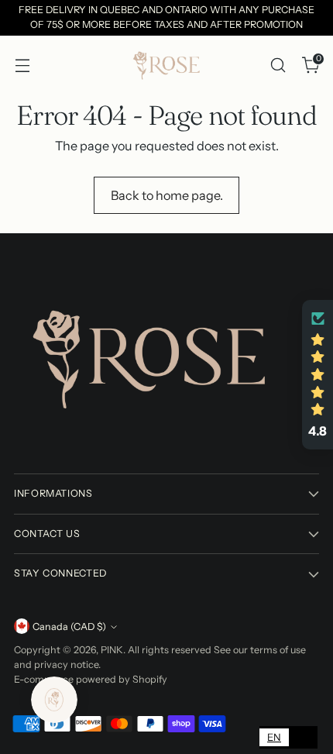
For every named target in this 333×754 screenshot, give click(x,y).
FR (303, 737)
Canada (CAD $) (69, 626)
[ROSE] (166, 65)
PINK (112, 650)
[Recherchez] (278, 65)
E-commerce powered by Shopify (90, 679)
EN (274, 737)
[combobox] (274, 737)
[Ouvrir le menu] (22, 65)
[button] (317, 375)
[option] (303, 737)
